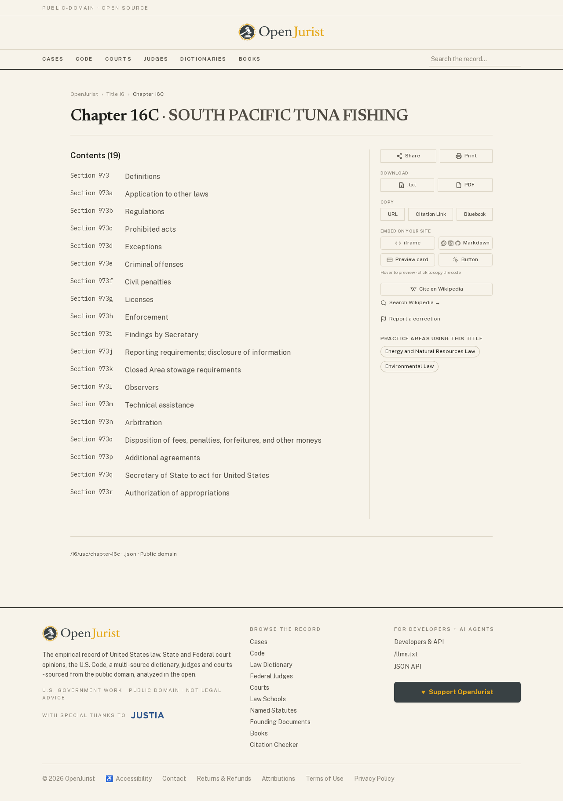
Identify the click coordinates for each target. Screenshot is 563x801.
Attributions (278, 778)
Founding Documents (280, 721)
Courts (118, 59)
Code (84, 59)
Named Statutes (273, 710)
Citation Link (431, 214)
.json (130, 554)
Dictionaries (203, 59)
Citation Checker (274, 744)
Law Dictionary (271, 664)
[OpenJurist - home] (281, 32)
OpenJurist (84, 94)
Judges (156, 59)
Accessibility (129, 778)
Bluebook (475, 214)
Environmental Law (409, 366)
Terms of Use (325, 778)
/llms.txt (406, 654)
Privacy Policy (374, 778)
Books (250, 59)
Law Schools (268, 699)
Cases (52, 59)
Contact (174, 778)
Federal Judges (271, 676)
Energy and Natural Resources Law (430, 351)
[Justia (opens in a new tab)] (148, 715)
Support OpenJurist (457, 691)
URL (393, 214)
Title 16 (115, 94)
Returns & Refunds (224, 778)
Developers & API (419, 641)
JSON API (407, 666)
